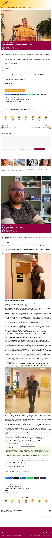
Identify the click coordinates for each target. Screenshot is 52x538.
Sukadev (33, 54)
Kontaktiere (8, 474)
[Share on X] (2, 60)
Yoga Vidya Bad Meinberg (39, 59)
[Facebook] (46, 532)
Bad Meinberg (4, 42)
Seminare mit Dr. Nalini (43, 167)
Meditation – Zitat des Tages (32, 167)
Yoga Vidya (28, 109)
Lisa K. (8, 47)
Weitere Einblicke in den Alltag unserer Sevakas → (28, 458)
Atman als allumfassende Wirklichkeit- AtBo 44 (14, 104)
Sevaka (15, 450)
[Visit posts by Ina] (3, 230)
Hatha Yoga (11, 42)
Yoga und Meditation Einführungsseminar (17, 466)
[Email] (2, 68)
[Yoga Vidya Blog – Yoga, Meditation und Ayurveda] (2, 532)
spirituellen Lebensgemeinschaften (30, 454)
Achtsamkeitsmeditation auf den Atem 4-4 (13, 484)
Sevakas (36, 237)
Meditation (14, 109)
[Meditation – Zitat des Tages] (32, 162)
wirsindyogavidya (31, 492)
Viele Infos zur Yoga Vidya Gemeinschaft (12, 464)
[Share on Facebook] (2, 58)
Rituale (43, 359)
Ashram (16, 432)
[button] (2, 3)
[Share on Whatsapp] (2, 63)
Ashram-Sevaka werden (20, 471)
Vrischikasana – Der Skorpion (11, 103)
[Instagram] (49, 532)
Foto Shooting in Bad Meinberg (11, 481)
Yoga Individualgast (13, 468)
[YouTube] (47, 532)
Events (8, 42)
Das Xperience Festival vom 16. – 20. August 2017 (15, 486)
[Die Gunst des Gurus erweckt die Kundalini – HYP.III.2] (7, 162)
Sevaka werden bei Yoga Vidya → (27, 336)
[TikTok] (50, 532)
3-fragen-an (11, 492)
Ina (7, 230)
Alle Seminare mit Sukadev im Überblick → (14, 90)
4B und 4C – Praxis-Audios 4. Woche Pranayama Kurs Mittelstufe (17, 99)
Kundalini (10, 109)
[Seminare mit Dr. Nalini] (45, 162)
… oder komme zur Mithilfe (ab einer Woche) (28, 446)
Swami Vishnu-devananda (12, 67)
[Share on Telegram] (2, 65)
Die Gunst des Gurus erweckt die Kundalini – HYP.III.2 (7, 168)
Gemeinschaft (9, 225)
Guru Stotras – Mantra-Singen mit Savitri (13, 97)
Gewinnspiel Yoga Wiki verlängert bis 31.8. (13, 101)
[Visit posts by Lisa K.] (3, 48)
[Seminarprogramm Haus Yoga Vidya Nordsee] (19, 162)
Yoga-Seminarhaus (23, 59)
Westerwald (15, 42)
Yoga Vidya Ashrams (31, 60)
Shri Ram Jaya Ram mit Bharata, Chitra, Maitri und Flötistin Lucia (17, 488)
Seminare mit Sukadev (19, 109)
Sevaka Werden (8, 473)
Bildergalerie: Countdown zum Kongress (13, 483)
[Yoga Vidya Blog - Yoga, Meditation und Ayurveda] (5, 3)
